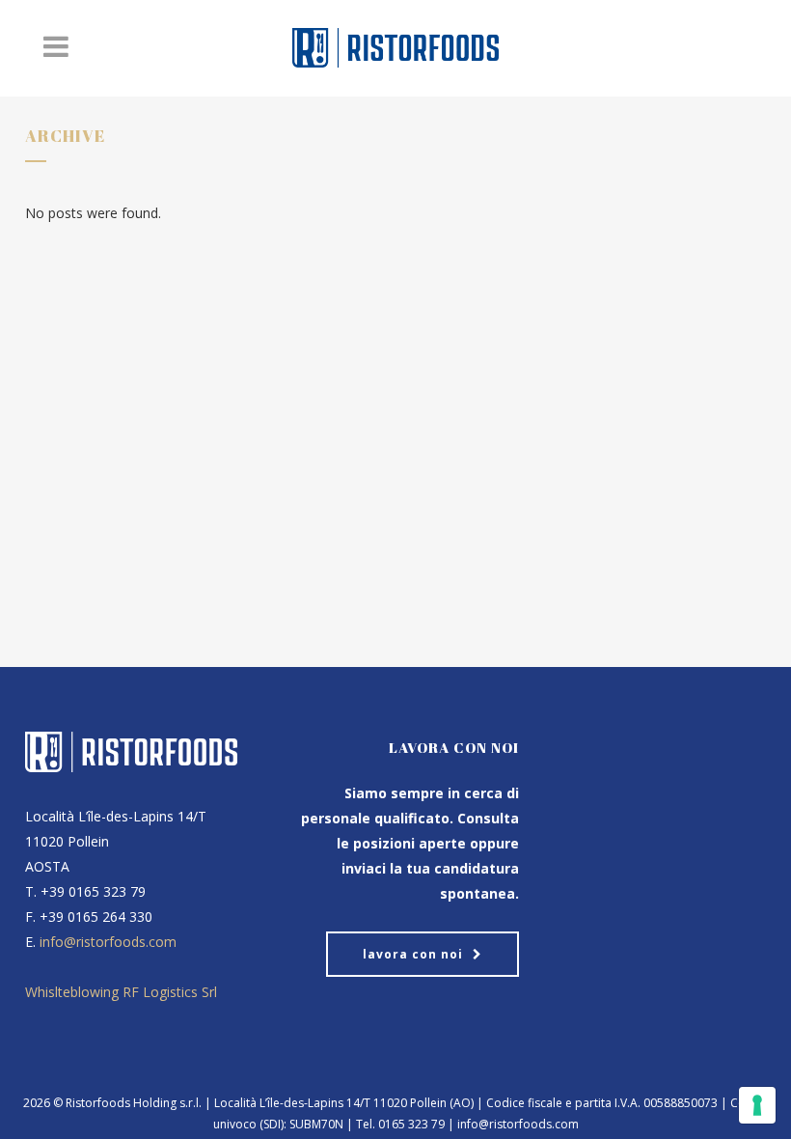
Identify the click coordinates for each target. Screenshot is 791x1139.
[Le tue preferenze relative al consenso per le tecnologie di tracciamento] (757, 1105)
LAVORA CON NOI (413, 954)
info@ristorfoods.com (108, 941)
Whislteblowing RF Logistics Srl (121, 992)
